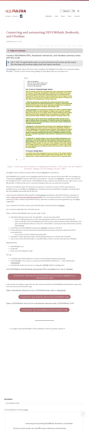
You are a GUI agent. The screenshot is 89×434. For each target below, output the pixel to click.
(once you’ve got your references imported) (26, 197)
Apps (56, 45)
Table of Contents (18, 51)
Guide (60, 45)
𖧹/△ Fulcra (15, 11)
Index (56, 16)
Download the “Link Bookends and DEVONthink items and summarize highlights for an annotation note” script (44, 277)
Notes (63, 16)
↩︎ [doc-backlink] (64, 328)
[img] (74, 11)
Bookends (74, 45)
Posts (69, 16)
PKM (52, 45)
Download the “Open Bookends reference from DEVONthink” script (44, 297)
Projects (77, 16)
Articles (64, 45)
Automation (41, 45)
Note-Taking (47, 45)
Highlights (48, 16)
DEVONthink (80, 45)
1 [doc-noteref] (13, 71)
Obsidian (69, 45)
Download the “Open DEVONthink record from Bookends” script (44, 310)
